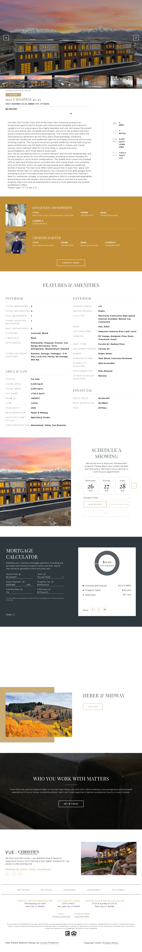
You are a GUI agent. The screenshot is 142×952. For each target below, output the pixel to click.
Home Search (69, 889)
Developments (94, 889)
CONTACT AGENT (71, 263)
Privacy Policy (110, 943)
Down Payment (14, 582)
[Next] (134, 485)
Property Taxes (92, 590)
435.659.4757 (87, 215)
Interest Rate (12, 589)
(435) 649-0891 (82, 917)
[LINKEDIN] (20, 874)
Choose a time (90, 498)
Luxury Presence (49, 943)
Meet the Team (23, 889)
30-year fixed (43, 577)
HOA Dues (42, 589)
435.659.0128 (67, 245)
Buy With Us (46, 889)
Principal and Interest (96, 586)
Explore (92, 707)
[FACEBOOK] (8, 874)
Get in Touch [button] (71, 804)
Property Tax (43, 582)
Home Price (12, 574)
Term (39, 574)
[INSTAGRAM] (14, 874)
